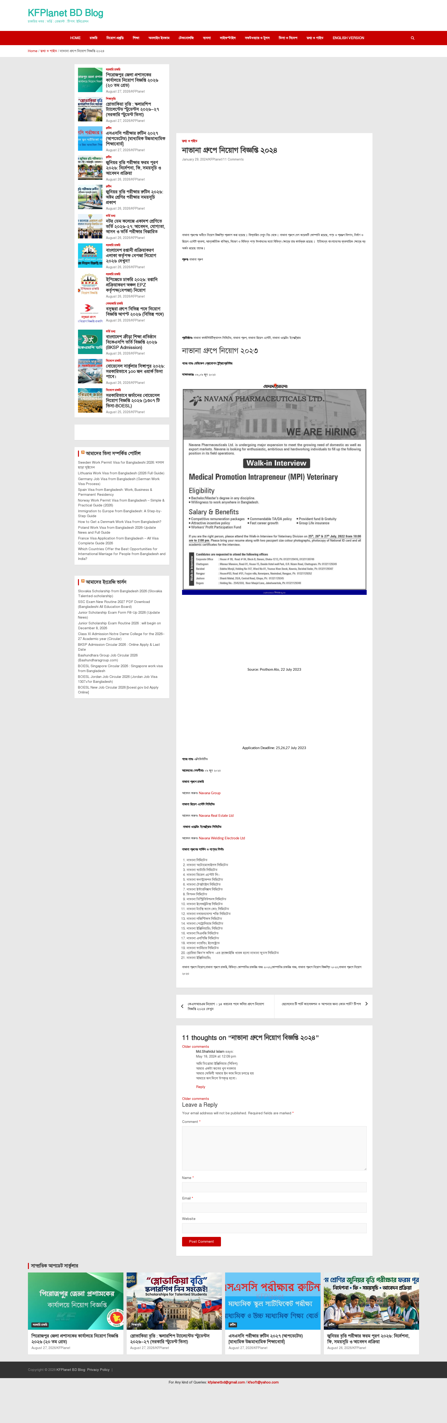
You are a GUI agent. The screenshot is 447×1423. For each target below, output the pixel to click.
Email (187, 1198)
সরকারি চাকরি (113, 69)
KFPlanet (215, 159)
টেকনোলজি (186, 38)
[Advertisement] (274, 98)
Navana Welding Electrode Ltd (221, 838)
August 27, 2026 (118, 92)
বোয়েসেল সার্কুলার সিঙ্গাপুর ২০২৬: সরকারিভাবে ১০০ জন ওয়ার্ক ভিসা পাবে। (135, 371)
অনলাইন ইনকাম (159, 38)
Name (188, 1178)
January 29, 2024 (195, 159)
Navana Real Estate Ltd (216, 815)
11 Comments (233, 159)
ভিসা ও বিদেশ (288, 38)
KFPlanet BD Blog (65, 13)
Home (75, 38)
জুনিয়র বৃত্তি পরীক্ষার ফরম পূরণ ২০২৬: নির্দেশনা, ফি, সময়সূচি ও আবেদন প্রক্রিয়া (133, 168)
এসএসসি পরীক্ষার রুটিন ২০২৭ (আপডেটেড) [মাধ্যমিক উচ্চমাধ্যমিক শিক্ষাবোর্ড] (135, 139)
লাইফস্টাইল (228, 38)
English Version (348, 38)
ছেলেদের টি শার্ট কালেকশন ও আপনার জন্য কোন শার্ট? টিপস (321, 1004)
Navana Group (209, 793)
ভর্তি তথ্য (110, 216)
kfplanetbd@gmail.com (226, 1382)
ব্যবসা (207, 38)
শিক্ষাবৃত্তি (111, 98)
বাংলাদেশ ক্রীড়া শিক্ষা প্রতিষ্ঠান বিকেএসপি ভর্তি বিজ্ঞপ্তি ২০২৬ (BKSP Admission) (131, 342)
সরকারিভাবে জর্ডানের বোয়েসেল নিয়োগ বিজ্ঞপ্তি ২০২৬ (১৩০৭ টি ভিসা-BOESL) (133, 401)
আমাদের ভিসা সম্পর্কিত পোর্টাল (113, 453)
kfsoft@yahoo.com (263, 1382)
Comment (191, 1122)
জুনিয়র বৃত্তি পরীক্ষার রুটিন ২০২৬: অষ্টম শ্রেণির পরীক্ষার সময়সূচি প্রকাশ (134, 197)
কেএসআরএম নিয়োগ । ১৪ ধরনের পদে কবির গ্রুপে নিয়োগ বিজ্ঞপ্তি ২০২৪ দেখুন (226, 1006)
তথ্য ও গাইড (315, 38)
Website (189, 1219)
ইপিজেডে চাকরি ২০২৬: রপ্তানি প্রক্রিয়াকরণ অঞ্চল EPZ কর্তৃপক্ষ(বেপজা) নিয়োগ (132, 285)
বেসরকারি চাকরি (114, 303)
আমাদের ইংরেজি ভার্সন (106, 582)
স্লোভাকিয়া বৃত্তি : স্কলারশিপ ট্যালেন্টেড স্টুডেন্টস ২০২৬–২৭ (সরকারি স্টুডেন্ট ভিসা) (132, 109)
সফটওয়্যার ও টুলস (257, 38)
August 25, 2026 (118, 412)
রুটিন (109, 128)
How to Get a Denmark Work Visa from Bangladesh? (119, 522)
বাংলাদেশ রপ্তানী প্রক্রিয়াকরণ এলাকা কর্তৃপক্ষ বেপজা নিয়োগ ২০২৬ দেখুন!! (131, 256)
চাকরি (93, 38)
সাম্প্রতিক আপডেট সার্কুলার (54, 1266)
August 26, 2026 (118, 179)
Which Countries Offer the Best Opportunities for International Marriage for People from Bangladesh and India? (122, 554)
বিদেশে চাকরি (113, 360)
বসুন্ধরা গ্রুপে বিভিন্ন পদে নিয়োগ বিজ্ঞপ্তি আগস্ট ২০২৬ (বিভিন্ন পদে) (135, 311)
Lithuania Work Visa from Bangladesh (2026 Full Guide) (121, 473)
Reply (200, 1087)
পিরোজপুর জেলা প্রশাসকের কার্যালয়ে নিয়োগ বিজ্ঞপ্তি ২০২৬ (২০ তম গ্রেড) (132, 80)
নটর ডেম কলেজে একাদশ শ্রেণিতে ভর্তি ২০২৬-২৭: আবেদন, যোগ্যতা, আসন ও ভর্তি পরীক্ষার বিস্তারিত (135, 226)
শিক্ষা (136, 38)
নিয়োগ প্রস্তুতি (115, 38)
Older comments (195, 1047)
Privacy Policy (98, 1370)
